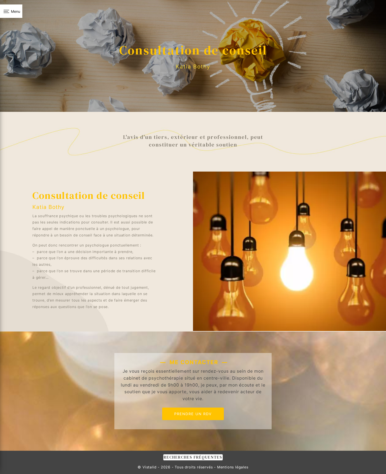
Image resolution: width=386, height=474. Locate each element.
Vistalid (149, 467)
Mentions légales (232, 467)
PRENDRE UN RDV (193, 414)
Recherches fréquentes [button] (193, 457)
